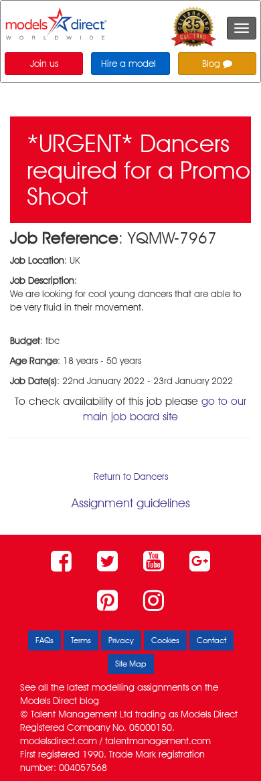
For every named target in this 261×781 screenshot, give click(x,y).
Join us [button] (44, 63)
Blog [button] (212, 63)
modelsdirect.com (58, 740)
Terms (81, 640)
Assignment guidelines (131, 503)
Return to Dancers (131, 476)
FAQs (44, 640)
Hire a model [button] (128, 63)
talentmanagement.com (158, 740)
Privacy (121, 640)
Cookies (165, 640)
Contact (211, 640)
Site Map (131, 664)
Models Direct (48, 700)
